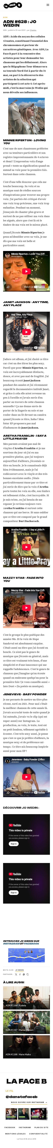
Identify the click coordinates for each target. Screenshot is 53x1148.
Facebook (10, 1127)
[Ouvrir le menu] (48, 5)
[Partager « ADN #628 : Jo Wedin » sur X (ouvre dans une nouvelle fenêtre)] (16, 974)
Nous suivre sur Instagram (29, 1102)
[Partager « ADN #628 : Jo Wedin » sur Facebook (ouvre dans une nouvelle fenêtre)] (20, 974)
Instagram (25, 1127)
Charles (33, 30)
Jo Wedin (19, 970)
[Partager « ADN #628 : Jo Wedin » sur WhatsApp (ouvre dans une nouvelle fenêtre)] (24, 974)
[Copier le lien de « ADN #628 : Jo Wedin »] (27, 974)
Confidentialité (38, 1134)
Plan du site (41, 1127)
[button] (26, 116)
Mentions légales (15, 1134)
